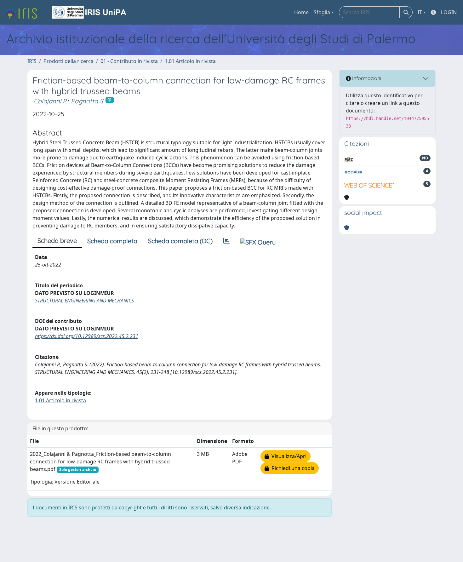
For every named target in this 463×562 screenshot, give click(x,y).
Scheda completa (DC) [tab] (180, 241)
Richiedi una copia (292, 468)
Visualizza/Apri (287, 456)
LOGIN (449, 12)
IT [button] (420, 12)
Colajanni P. (50, 101)
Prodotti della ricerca (68, 61)
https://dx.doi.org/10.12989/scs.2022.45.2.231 (86, 336)
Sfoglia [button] (322, 12)
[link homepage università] (89, 12)
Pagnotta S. (87, 101)
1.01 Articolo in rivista (190, 61)
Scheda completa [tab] (112, 241)
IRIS (32, 61)
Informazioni (366, 78)
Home (301, 12)
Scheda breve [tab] (57, 240)
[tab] (226, 241)
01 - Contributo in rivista (129, 61)
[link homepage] (23, 12)
